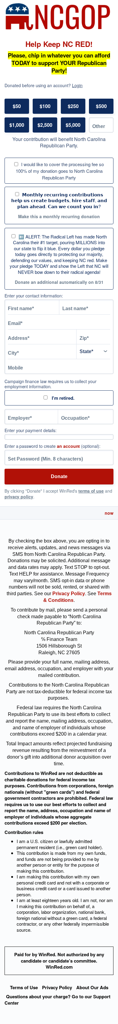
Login (77, 85)
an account (68, 446)
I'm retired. (62, 398)
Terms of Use (24, 987)
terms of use (91, 491)
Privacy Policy (57, 987)
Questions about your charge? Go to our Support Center (57, 999)
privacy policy (19, 497)
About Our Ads (92, 987)
